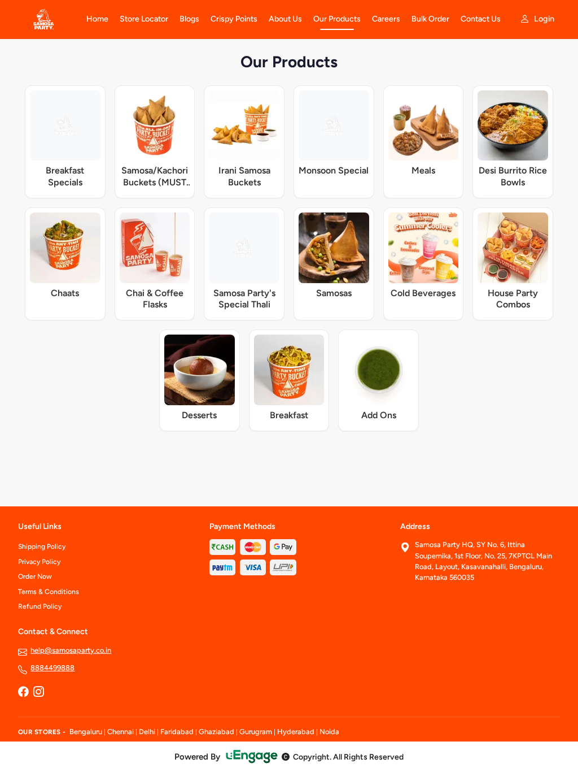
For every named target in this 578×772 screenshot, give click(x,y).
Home (97, 19)
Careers (386, 19)
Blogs (189, 19)
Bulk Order (430, 19)
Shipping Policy (41, 546)
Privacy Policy (39, 562)
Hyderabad (295, 731)
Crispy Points (234, 19)
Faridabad (177, 731)
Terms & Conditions (48, 592)
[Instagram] (38, 693)
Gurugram (255, 731)
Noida (329, 731)
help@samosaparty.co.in (70, 650)
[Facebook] (23, 693)
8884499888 (52, 667)
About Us (285, 19)
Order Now (35, 576)
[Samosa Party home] (45, 19)
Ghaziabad (216, 731)
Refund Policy (40, 606)
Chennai (120, 731)
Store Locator (144, 19)
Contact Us (481, 19)
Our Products (337, 19)
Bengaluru (85, 731)
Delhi (147, 731)
